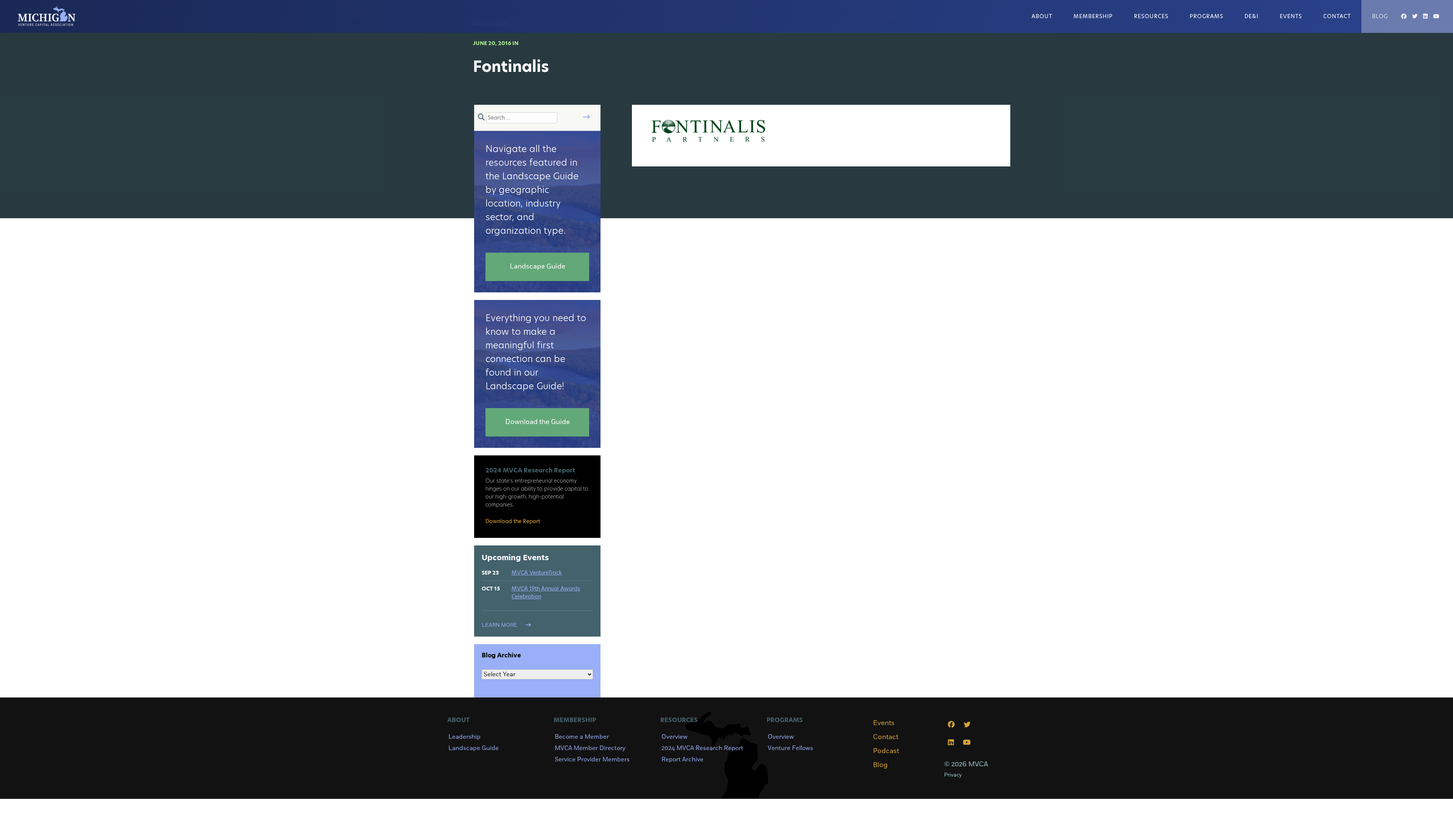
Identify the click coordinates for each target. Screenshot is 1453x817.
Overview (674, 737)
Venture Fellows (790, 748)
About (1041, 16)
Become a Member (582, 737)
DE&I (1252, 16)
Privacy (953, 774)
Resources (1151, 16)
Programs (1206, 16)
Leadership (464, 737)
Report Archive (682, 759)
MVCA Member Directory (590, 748)
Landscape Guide (473, 748)
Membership (1093, 16)
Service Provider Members (592, 759)
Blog (1380, 16)
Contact (1337, 16)
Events (1291, 16)
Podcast (886, 751)
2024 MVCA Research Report (702, 748)
